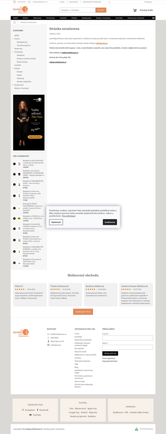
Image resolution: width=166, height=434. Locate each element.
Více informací (68, 215)
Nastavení (56, 222)
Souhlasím (110, 222)
